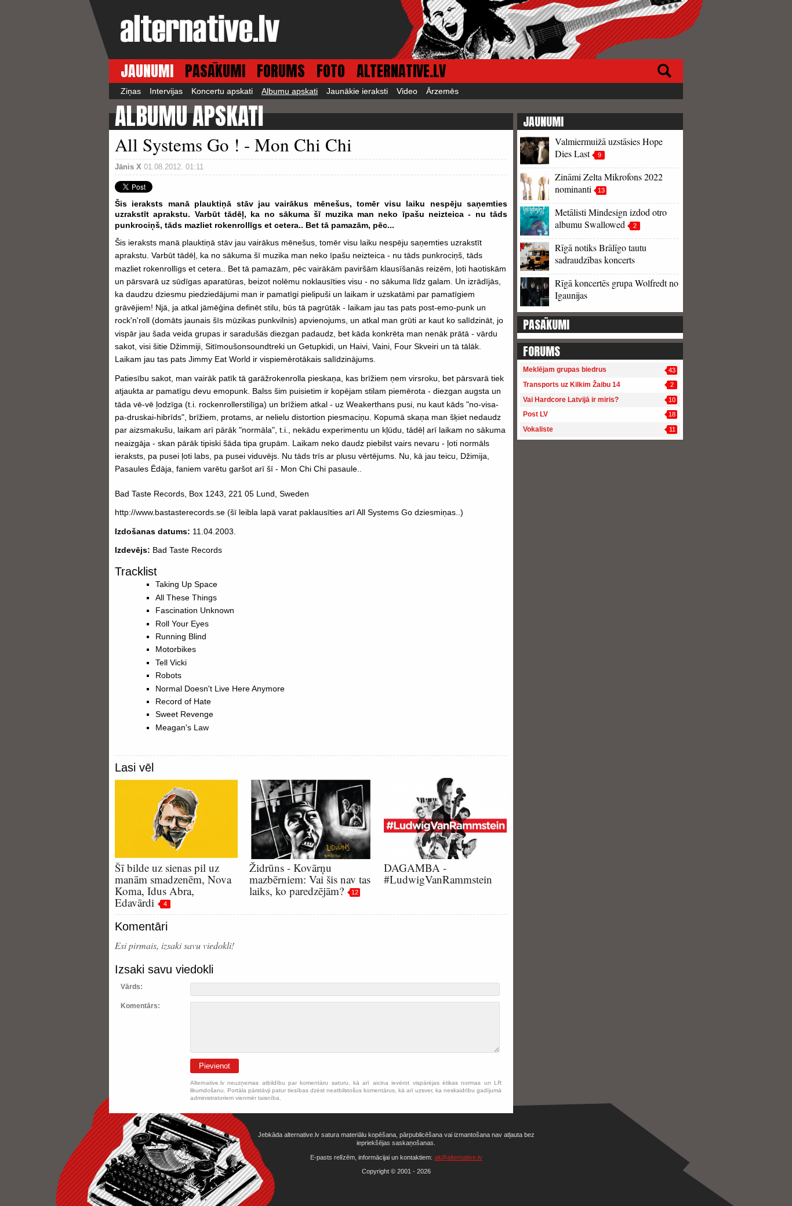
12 (354, 892)
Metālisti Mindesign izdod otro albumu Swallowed (611, 218)
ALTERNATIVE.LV (401, 71)
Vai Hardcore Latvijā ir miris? (571, 400)
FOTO (331, 71)
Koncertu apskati (222, 91)
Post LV (535, 414)
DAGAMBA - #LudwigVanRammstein (438, 873)
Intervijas (166, 91)
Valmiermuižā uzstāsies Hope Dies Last (609, 147)
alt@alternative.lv (458, 1157)
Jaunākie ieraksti (357, 91)
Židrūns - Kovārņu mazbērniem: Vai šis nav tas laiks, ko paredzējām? (309, 879)
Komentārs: (140, 1006)
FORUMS (281, 71)
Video (407, 91)
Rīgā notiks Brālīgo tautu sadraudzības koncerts (600, 253)
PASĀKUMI (215, 71)
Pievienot (214, 1066)
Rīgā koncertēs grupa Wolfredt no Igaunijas (616, 289)
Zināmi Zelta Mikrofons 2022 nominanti (609, 183)
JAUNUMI (147, 71)
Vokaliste (538, 429)
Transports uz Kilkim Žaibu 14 (571, 385)
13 (601, 190)
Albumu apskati (289, 91)
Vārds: (132, 987)
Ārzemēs (442, 91)
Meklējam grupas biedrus (564, 369)
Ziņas (131, 91)
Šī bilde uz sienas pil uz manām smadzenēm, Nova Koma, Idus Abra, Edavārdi (173, 885)
